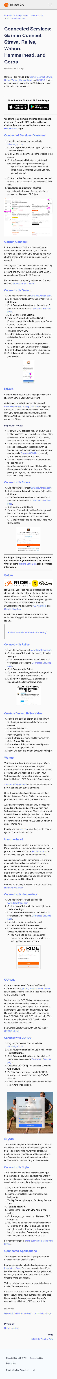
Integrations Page (12, 1268)
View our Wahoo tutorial (15, 784)
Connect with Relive (17, 644)
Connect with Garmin (17, 290)
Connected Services (16, 18)
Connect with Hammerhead (21, 894)
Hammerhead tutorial (14, 887)
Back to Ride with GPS (16, 1358)
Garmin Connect (37, 76)
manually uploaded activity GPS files (21, 406)
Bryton (9, 1139)
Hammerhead (25, 80)
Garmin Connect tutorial (23, 283)
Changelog (11, 1363)
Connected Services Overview (24, 135)
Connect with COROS (17, 1038)
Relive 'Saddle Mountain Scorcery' (28, 632)
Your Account (37, 15)
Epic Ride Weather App (42, 1338)
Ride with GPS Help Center (16, 15)
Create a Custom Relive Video (23, 713)
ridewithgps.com (15, 144)
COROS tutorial (11, 1031)
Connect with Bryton (17, 1167)
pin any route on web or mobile (36, 988)
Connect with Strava (17, 482)
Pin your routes (39, 851)
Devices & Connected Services (17, 1313)
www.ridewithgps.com (40, 295)
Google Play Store (12, 608)
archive (23, 829)
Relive (7, 80)
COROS (41, 80)
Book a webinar (36, 1358)
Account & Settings (43, 1313)
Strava (49, 76)
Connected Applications (20, 1251)
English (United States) (16, 1370)
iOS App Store (39, 605)
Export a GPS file (29, 453)
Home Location (11, 1328)
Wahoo (14, 80)
